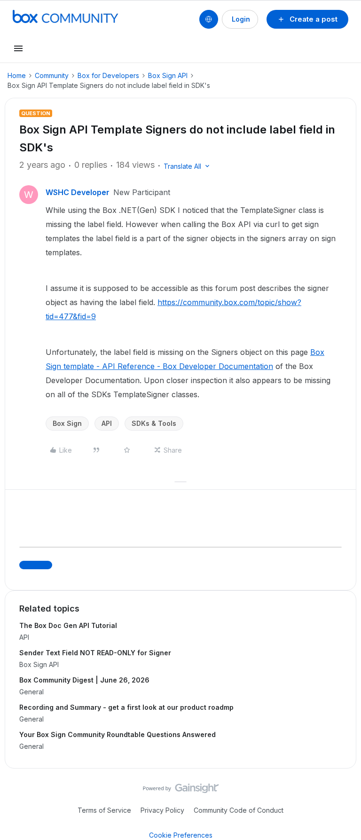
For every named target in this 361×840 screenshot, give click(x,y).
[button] (307, 19)
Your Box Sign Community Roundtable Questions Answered (117, 734)
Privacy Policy (162, 810)
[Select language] (208, 19)
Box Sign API (168, 75)
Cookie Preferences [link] (180, 835)
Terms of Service (104, 810)
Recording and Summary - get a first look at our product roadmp (126, 707)
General (31, 692)
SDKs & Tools (154, 423)
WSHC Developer (78, 192)
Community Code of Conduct (238, 810)
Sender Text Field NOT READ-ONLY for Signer (95, 653)
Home (17, 75)
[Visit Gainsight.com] (181, 791)
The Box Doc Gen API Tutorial (68, 625)
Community (52, 75)
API (107, 423)
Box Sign (67, 423)
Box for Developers (108, 75)
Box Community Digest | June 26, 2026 (84, 680)
